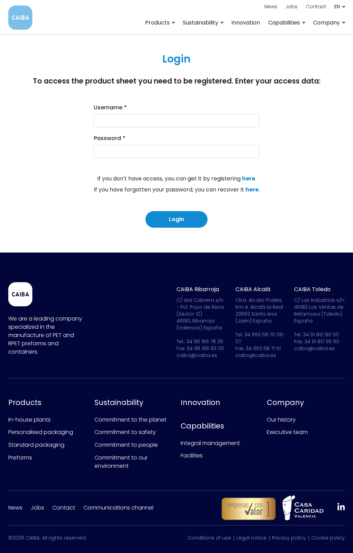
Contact (63, 508)
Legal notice (251, 537)
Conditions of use (209, 537)
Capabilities (202, 426)
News (15, 508)
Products (24, 402)
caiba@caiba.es (196, 355)
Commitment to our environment (121, 462)
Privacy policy (289, 537)
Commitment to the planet (130, 420)
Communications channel (118, 508)
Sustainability (118, 402)
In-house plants (29, 420)
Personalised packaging (40, 432)
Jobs (37, 508)
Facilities (192, 456)
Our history (281, 420)
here (248, 178)
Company (285, 402)
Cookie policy (328, 537)
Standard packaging (36, 445)
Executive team (287, 432)
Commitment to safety (125, 432)
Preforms (20, 458)
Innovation (245, 23)
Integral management (210, 443)
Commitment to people (126, 445)
